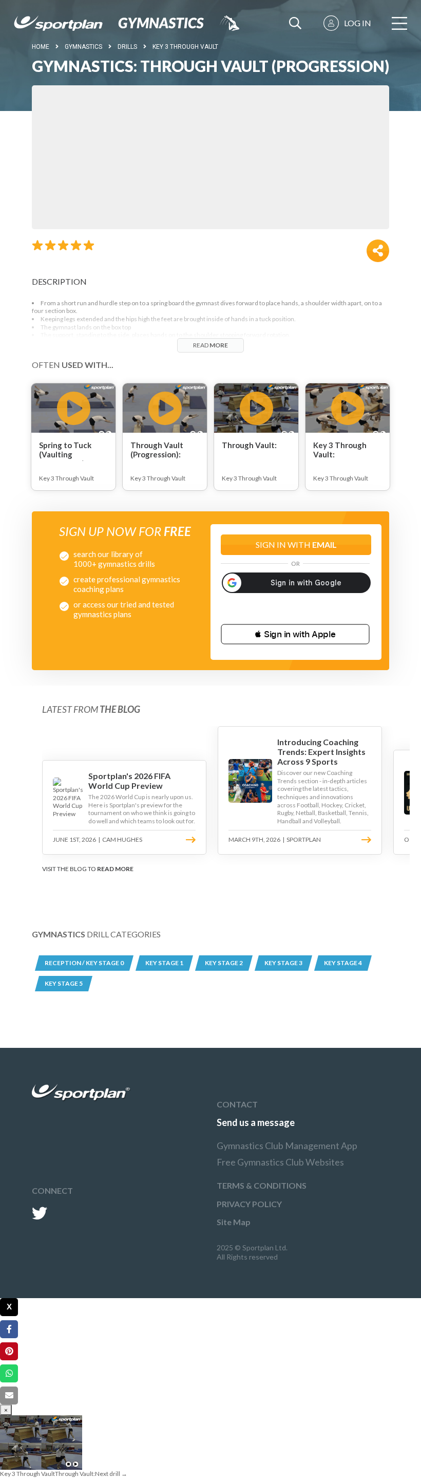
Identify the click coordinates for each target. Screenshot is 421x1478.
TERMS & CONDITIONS (262, 1185)
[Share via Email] (9, 1396)
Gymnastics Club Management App (287, 1145)
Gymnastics (83, 46)
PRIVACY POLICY (249, 1204)
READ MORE (115, 869)
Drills (127, 46)
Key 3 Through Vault (185, 46)
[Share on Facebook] (9, 1329)
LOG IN (357, 23)
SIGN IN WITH (296, 544)
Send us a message (256, 1122)
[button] (295, 634)
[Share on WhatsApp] (9, 1373)
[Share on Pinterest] (9, 1351)
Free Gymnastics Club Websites (280, 1162)
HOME (40, 46)
